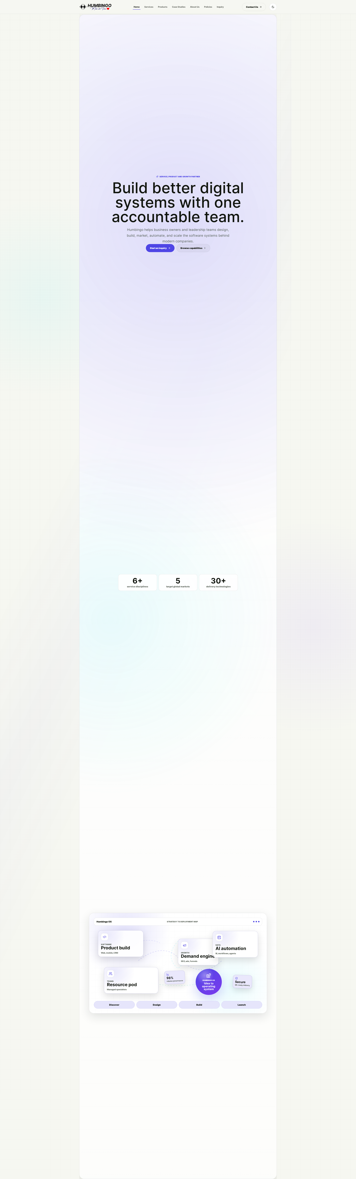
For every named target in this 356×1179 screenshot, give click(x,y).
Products (162, 7)
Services (148, 7)
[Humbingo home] (95, 7)
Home (137, 7)
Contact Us (252, 7)
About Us (194, 7)
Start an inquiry (158, 248)
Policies (208, 7)
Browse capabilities (191, 248)
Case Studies (178, 7)
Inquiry (220, 7)
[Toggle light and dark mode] (273, 7)
